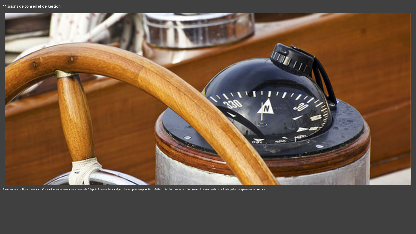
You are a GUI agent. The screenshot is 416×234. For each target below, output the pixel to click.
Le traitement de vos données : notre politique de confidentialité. (38, 217)
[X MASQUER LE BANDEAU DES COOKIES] (107, 191)
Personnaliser (89, 225)
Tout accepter (21, 225)
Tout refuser (55, 225)
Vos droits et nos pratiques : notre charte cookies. (30, 214)
